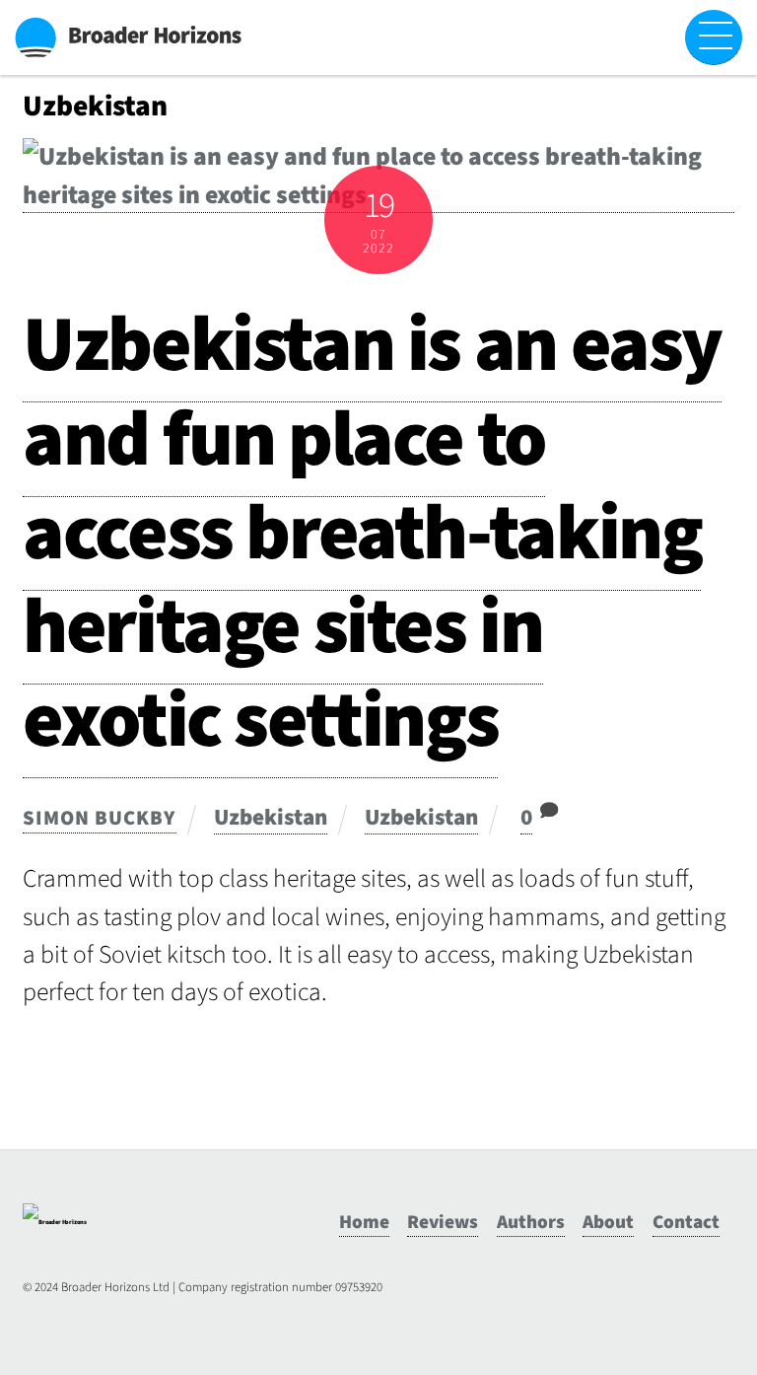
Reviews (442, 1222)
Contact (686, 1222)
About (608, 1222)
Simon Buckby (99, 818)
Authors (531, 1222)
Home (364, 1222)
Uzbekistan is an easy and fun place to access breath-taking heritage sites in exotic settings (372, 533)
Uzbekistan (270, 817)
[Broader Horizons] (55, 1222)
